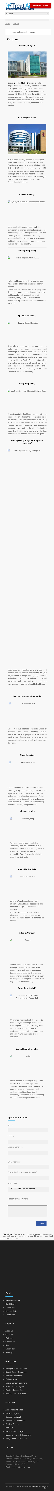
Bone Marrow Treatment (15, 1421)
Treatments (10, 1315)
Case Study (10, 1349)
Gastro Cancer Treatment (16, 1383)
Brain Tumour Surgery (14, 1386)
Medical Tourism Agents (15, 1431)
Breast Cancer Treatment (15, 1372)
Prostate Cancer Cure (14, 1390)
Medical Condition (15, 1147)
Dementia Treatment (13, 1376)
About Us (9, 1331)
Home (7, 24)
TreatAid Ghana (40, 5)
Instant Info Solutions (40, 1486)
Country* (11, 1135)
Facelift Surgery (12, 1413)
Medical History (11, 1311)
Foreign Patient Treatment (16, 1368)
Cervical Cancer (12, 1424)
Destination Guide (12, 1300)
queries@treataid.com (21, 1467)
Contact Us (10, 1342)
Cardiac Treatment (13, 1417)
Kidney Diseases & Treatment (18, 1435)
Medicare (9, 1428)
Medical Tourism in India (15, 1394)
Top (45, 1488)
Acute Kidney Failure (14, 1410)
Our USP (9, 1334)
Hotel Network (11, 1304)
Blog (7, 1345)
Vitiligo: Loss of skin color (16, 1438)
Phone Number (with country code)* (22, 1172)
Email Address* (14, 1162)
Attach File (12, 1183)
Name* (10, 1125)
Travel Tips (10, 1307)
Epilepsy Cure (11, 1379)
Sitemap (8, 1352)
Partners (9, 1338)
